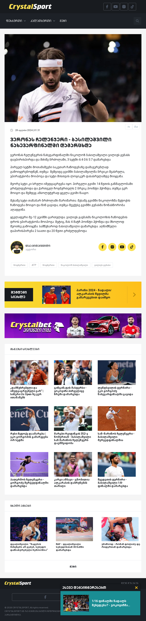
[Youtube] (122, 247)
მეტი (63, 21)
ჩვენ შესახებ (129, 583)
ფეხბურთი (14, 21)
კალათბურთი (40, 21)
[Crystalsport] (30, 6)
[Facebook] (102, 247)
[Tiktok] (132, 247)
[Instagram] (112, 247)
